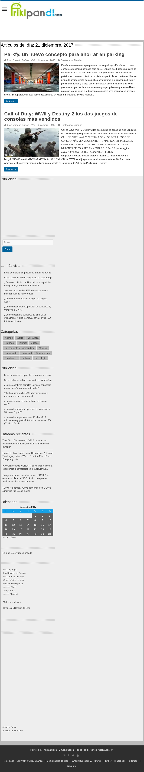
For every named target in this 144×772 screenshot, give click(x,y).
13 (20, 524)
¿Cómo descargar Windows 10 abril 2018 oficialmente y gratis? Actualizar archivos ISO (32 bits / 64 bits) (27, 317)
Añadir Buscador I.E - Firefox (86, 761)
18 (6, 529)
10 (49, 520)
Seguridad (27, 353)
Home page (8, 761)
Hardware (9, 343)
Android (9, 338)
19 (13, 529)
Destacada (67, 60)
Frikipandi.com (50, 750)
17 (49, 524)
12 (13, 524)
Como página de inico (13, 580)
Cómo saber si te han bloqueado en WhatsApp (27, 277)
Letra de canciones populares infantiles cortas (27, 272)
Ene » (14, 537)
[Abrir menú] (4, 9)
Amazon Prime (9, 727)
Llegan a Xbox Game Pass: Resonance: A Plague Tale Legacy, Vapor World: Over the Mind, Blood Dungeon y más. (27, 456)
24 (49, 529)
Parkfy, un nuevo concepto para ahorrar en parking (64, 54)
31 (49, 534)
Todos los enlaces (12, 602)
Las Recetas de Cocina (14, 573)
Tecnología (40, 358)
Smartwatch (11, 358)
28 (28, 534)
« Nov (5, 537)
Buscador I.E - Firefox (13, 576)
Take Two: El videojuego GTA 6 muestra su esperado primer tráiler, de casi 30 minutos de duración (25, 443)
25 (6, 534)
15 (35, 524)
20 (20, 529)
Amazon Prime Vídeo (12, 730)
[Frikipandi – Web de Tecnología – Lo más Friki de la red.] (40, 9)
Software (26, 358)
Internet (23, 343)
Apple (20, 338)
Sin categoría (43, 353)
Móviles (78, 60)
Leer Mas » (11, 101)
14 (28, 524)
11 (6, 524)
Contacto (71, 766)
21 (28, 529)
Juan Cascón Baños (18, 60)
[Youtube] (77, 755)
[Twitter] (72, 755)
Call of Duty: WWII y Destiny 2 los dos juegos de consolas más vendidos (61, 116)
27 (20, 534)
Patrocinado (11, 353)
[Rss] (64, 755)
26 (13, 534)
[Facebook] (69, 755)
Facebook (120, 761)
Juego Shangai (10, 594)
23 (42, 529)
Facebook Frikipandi (13, 583)
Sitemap (133, 761)
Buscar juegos (10, 569)
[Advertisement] (28, 205)
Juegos (78, 124)
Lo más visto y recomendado (19, 348)
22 (35, 529)
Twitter (108, 761)
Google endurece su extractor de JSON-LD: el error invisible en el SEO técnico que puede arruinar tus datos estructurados (25, 478)
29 (35, 534)
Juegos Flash (9, 587)
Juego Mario (9, 590)
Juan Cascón (67, 750)
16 (42, 524)
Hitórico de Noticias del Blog (16, 608)
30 (42, 534)
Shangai (39, 761)
